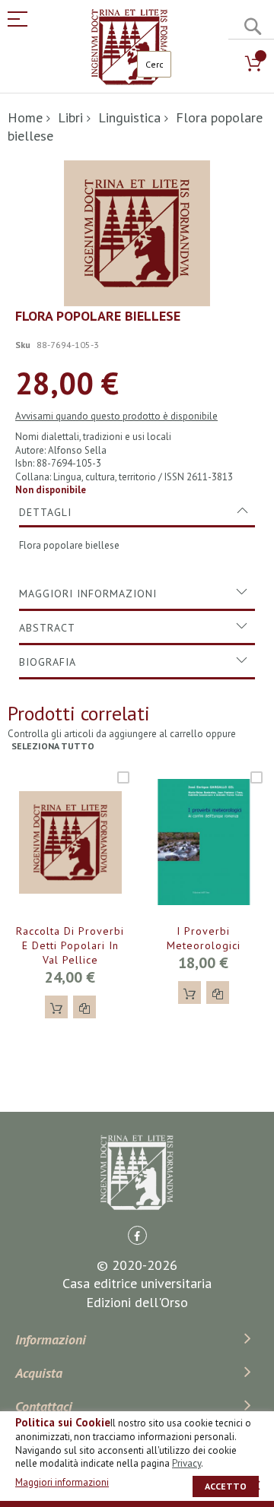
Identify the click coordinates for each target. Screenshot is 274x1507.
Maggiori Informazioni (88, 593)
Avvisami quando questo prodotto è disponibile (116, 416)
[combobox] (154, 64)
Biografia (47, 662)
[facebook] (137, 1235)
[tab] (137, 512)
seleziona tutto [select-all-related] (52, 746)
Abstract (47, 628)
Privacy (186, 1463)
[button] (84, 1007)
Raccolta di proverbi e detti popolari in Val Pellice (70, 945)
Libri (70, 117)
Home (25, 117)
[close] (255, 1485)
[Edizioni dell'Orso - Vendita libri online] (129, 47)
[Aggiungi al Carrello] (56, 1007)
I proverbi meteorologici (204, 938)
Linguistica (129, 117)
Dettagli (45, 512)
